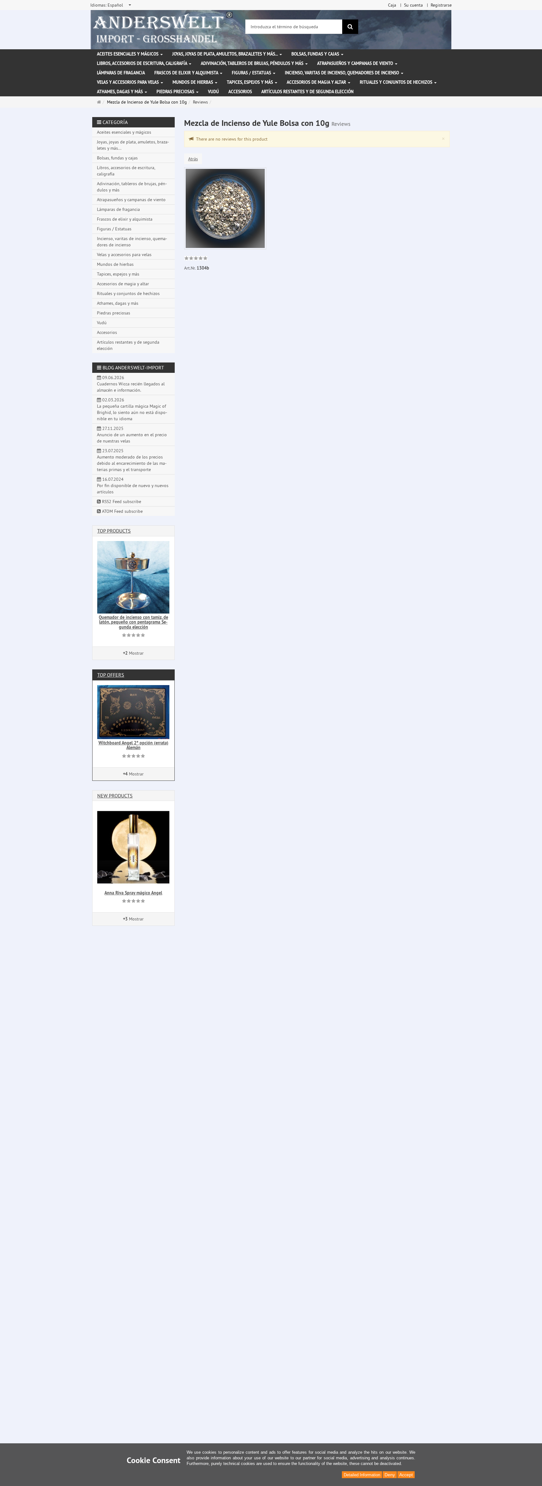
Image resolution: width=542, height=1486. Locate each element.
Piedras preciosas (176, 91)
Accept (406, 1474)
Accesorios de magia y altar (317, 82)
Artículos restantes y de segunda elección (307, 91)
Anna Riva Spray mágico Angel (133, 893)
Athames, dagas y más (120, 91)
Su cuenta (413, 5)
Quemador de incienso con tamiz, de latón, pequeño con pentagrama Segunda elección (133, 622)
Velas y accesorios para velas (128, 82)
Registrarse (441, 5)
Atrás (193, 159)
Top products (114, 531)
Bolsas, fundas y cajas (315, 54)
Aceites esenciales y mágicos (128, 54)
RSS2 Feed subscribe (121, 501)
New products (115, 795)
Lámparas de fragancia (121, 73)
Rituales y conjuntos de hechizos (396, 82)
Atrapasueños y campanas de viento (355, 63)
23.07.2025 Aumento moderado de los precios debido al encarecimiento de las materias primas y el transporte (132, 460)
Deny (390, 1474)
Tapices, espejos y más (250, 82)
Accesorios (240, 91)
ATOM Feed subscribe (122, 511)
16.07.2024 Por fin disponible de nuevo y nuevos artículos (132, 485)
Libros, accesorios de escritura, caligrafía (142, 63)
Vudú (213, 91)
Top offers (110, 675)
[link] (196, 259)
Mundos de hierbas (193, 82)
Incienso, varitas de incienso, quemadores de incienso (342, 73)
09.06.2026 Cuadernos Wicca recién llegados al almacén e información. (131, 384)
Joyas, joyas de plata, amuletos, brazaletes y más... (225, 54)
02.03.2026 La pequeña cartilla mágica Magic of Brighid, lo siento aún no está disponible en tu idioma (132, 409)
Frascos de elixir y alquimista (186, 73)
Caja (392, 5)
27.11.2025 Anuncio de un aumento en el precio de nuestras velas (132, 435)
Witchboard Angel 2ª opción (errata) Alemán (133, 745)
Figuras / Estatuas (252, 73)
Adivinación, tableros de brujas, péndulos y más (253, 63)
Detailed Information (362, 1475)
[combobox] (111, 5)
